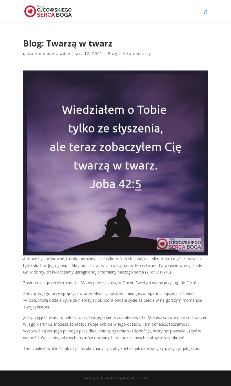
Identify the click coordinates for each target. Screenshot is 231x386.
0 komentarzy (137, 53)
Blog (112, 53)
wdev (64, 53)
